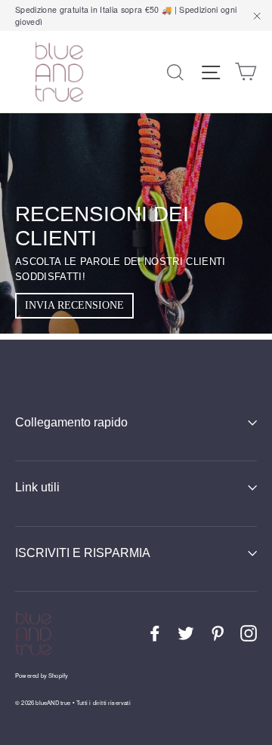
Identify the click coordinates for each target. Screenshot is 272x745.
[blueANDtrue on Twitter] (186, 633)
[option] (136, 223)
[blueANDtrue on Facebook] (155, 633)
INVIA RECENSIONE (74, 305)
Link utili (37, 487)
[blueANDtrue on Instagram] (248, 633)
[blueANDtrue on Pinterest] (217, 633)
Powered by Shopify (41, 675)
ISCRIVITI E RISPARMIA (82, 552)
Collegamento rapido (71, 422)
